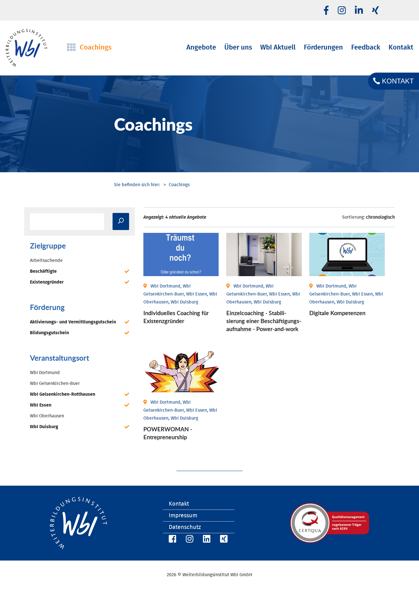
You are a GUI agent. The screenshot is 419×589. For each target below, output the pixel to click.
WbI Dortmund (45, 372)
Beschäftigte (43, 271)
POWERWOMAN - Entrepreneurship (167, 433)
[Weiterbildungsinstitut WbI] (137, 184)
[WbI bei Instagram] (188, 540)
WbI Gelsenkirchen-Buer (55, 383)
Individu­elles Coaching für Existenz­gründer (176, 317)
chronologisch (380, 217)
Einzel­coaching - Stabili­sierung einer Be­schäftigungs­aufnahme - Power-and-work (263, 321)
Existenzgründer (47, 282)
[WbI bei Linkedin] (358, 10)
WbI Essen (40, 405)
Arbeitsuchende (46, 260)
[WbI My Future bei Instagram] (341, 10)
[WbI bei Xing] (375, 10)
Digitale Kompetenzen (337, 313)
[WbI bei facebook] (326, 10)
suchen (121, 221)
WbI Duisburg (44, 426)
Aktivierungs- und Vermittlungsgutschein (73, 322)
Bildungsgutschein (49, 333)
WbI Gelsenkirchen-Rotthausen (62, 394)
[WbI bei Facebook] (171, 540)
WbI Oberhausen (47, 416)
